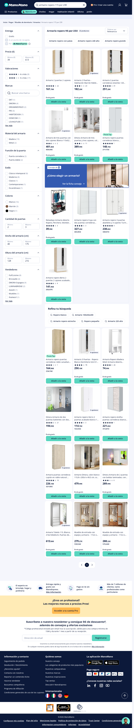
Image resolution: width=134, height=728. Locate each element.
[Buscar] (37, 5)
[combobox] (116, 31)
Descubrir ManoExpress (55, 684)
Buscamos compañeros (14, 684)
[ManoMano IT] (54, 696)
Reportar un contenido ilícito (16, 677)
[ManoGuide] (126, 721)
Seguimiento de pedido (14, 661)
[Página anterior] (82, 565)
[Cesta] (126, 5)
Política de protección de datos (72, 720)
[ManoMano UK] (60, 696)
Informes (72, 724)
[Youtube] (107, 685)
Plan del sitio (32, 720)
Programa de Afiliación (14, 688)
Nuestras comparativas (55, 669)
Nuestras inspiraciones (55, 677)
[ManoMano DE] (66, 696)
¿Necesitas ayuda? (12, 669)
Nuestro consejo (52, 661)
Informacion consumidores (54, 724)
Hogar (11, 22)
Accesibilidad (84, 724)
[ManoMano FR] (47, 696)
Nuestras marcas (52, 673)
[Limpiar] (83, 5)
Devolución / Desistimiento (16, 665)
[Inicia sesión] (120, 5)
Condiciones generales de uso (115, 720)
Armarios (36, 22)
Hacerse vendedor (12, 680)
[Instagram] (101, 685)
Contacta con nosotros (14, 673)
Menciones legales (48, 720)
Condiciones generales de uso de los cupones (24, 692)
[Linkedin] (89, 685)
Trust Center (94, 720)
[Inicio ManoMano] (17, 5)
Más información (98, 646)
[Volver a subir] (125, 696)
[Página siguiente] (92, 565)
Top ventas (50, 680)
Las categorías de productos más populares (64, 665)
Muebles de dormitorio (23, 22)
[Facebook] (95, 685)
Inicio (5, 22)
